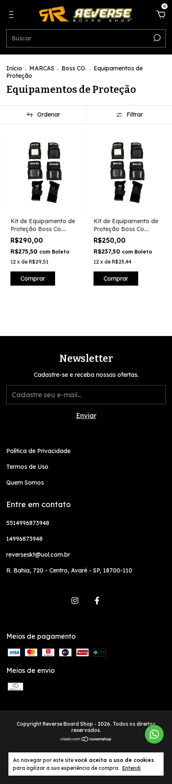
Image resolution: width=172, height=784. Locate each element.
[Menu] (12, 15)
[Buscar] (156, 38)
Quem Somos (25, 482)
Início (14, 68)
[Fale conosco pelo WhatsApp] (154, 734)
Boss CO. (73, 68)
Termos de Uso (27, 466)
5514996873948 (27, 523)
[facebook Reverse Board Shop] (97, 601)
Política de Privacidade (38, 451)
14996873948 (24, 539)
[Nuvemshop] (86, 739)
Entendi (131, 768)
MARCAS (41, 68)
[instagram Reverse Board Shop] (75, 601)
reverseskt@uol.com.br (38, 554)
